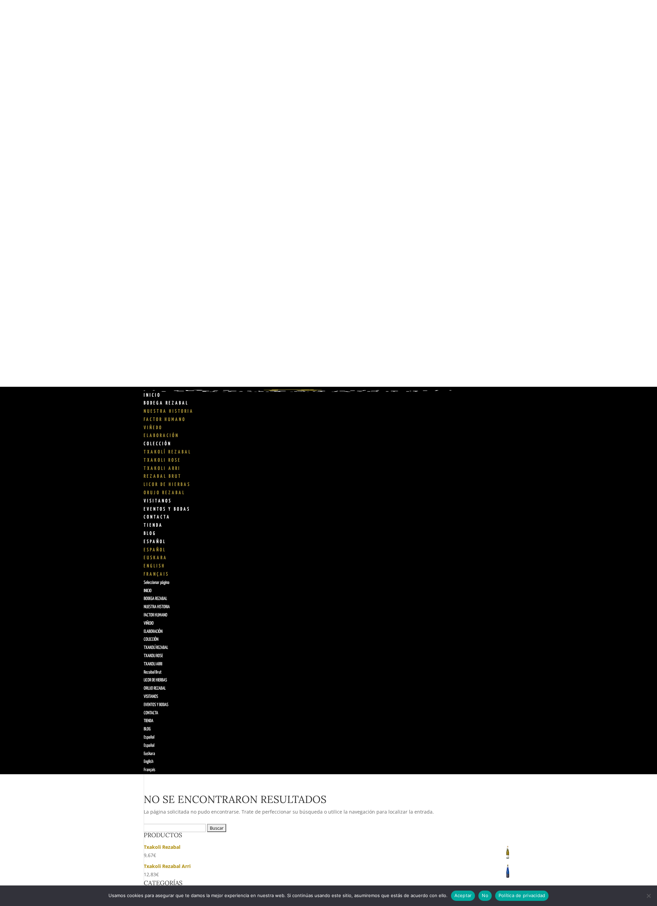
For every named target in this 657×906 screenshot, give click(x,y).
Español (155, 541)
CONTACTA (157, 517)
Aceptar (463, 895)
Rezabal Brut (163, 476)
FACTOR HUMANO (165, 419)
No (485, 895)
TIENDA (153, 525)
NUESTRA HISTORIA (169, 411)
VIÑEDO (153, 427)
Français (156, 574)
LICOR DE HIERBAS (167, 484)
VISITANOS (158, 501)
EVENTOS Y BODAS (167, 509)
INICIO (152, 395)
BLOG (150, 533)
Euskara (155, 558)
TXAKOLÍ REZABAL (167, 452)
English (154, 566)
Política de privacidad (522, 895)
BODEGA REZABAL (166, 403)
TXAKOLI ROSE (162, 460)
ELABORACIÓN (161, 435)
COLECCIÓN (157, 444)
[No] (648, 895)
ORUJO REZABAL (164, 492)
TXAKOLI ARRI (162, 468)
